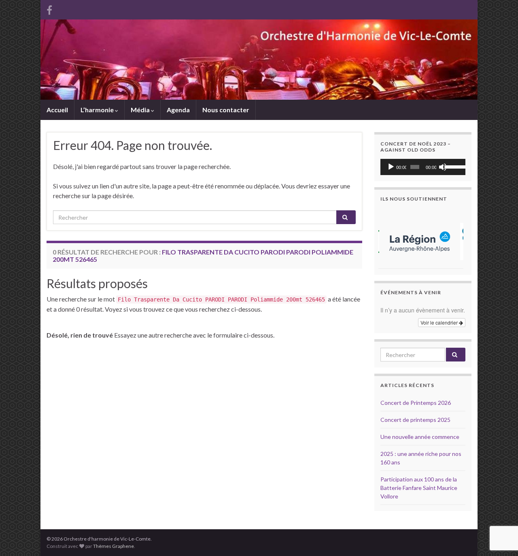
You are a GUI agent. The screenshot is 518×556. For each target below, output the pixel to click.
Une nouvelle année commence (419, 436)
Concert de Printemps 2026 (415, 402)
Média (141, 109)
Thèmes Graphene (113, 546)
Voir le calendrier (439, 322)
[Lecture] (391, 167)
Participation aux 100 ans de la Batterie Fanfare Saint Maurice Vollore (418, 488)
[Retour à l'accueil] (259, 59)
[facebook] (49, 9)
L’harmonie (98, 109)
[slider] (453, 166)
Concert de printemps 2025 (415, 419)
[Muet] (443, 167)
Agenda (178, 109)
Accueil (57, 109)
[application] (422, 167)
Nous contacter (225, 109)
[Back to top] (500, 508)
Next (454, 238)
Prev (390, 238)
